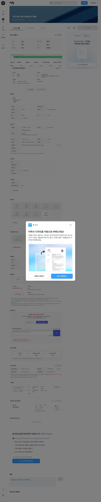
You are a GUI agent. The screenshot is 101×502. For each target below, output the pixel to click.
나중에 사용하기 (39, 276)
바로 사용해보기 (62, 276)
